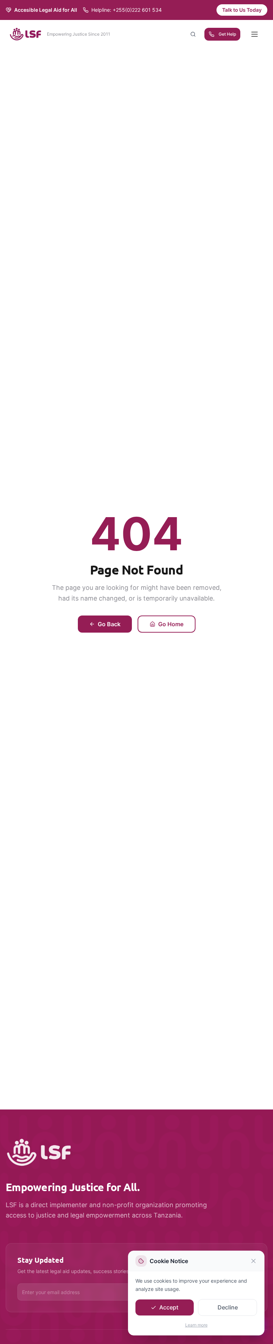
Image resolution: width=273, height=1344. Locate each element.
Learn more (196, 1325)
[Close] (253, 1261)
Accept (168, 1307)
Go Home (170, 624)
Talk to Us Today (242, 10)
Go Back (109, 624)
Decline (228, 1307)
